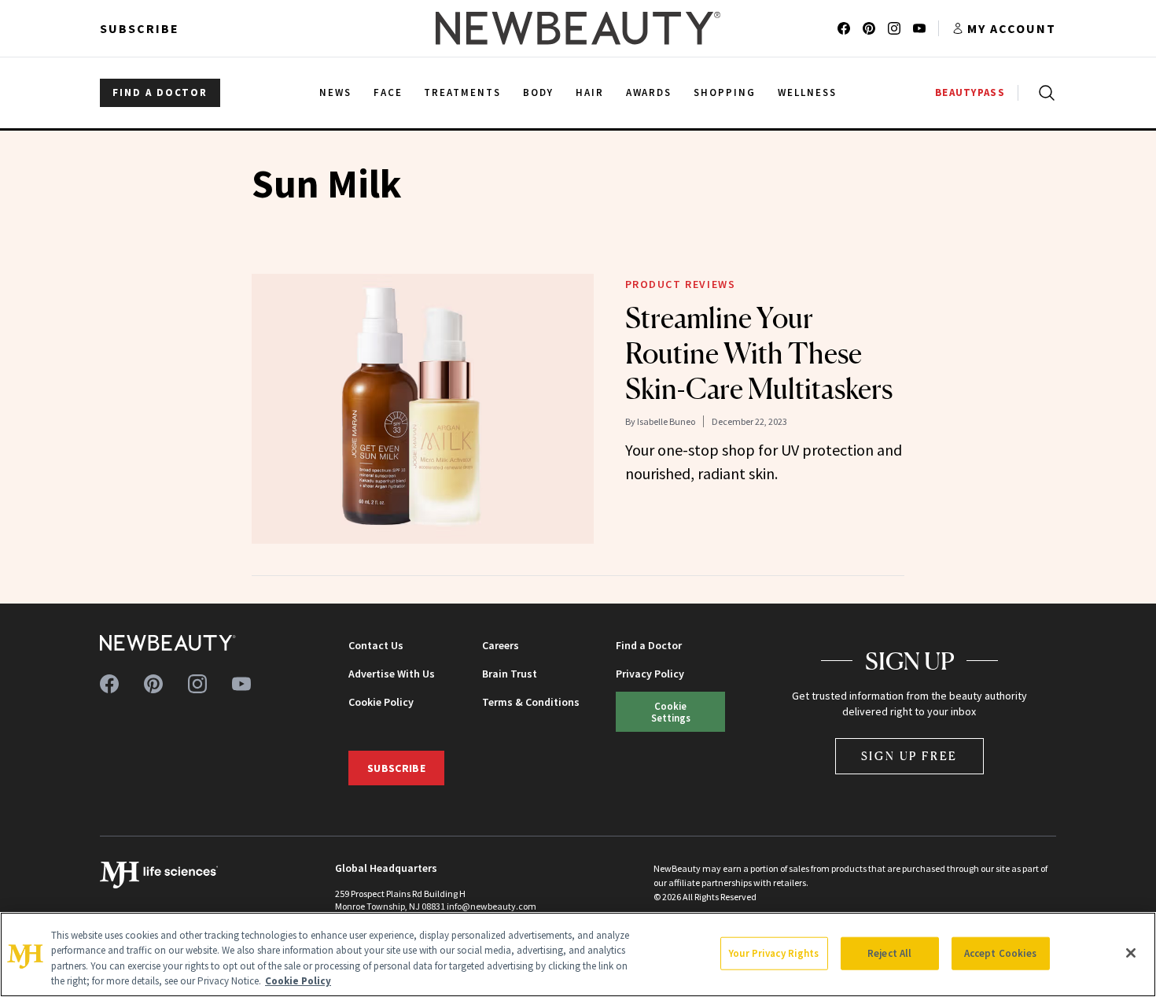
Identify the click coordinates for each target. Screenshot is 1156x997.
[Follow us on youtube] (919, 28)
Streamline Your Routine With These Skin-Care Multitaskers (759, 353)
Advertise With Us (391, 674)
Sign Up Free (910, 756)
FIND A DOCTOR (160, 92)
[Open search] (1043, 93)
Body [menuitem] (538, 92)
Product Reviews (680, 284)
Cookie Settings (670, 712)
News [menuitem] (335, 92)
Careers (500, 645)
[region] (578, 954)
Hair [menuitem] (590, 92)
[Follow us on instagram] (894, 28)
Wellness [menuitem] (807, 92)
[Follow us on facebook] (844, 28)
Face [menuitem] (388, 92)
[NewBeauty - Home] (578, 28)
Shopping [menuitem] (725, 92)
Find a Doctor (649, 645)
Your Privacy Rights (774, 953)
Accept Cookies (1000, 953)
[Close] (1131, 953)
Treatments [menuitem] (462, 92)
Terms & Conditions (531, 702)
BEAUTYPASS (970, 92)
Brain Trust (509, 674)
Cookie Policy (381, 702)
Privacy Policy (650, 674)
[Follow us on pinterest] (869, 28)
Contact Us (375, 645)
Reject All (889, 953)
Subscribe (139, 28)
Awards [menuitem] (649, 92)
